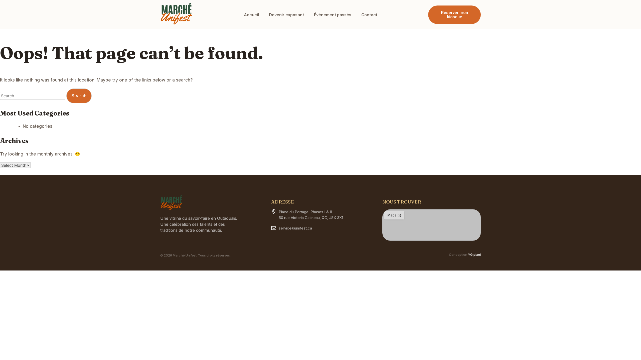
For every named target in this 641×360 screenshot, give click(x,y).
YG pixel (474, 254)
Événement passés (332, 14)
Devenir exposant (286, 14)
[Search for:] (33, 95)
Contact (369, 14)
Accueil (251, 14)
